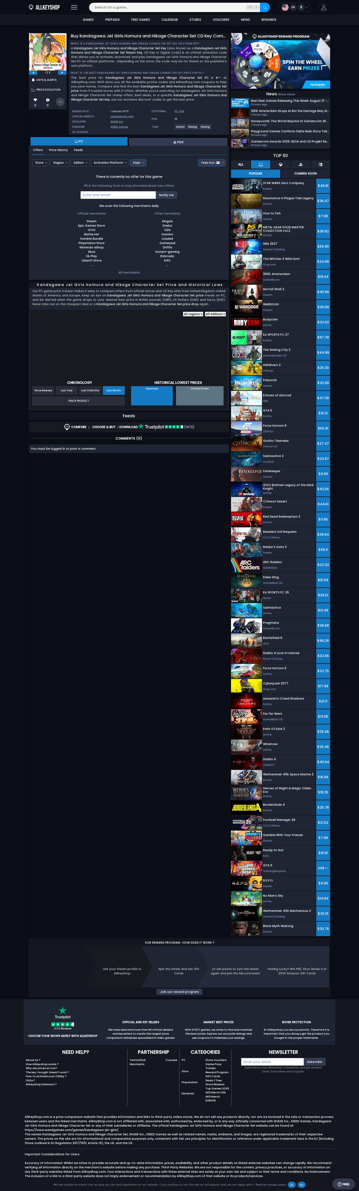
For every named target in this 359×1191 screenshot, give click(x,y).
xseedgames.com (122, 116)
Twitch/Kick (138, 1060)
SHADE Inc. (117, 121)
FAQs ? (30, 1080)
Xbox (185, 1071)
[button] (323, 7)
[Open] (74, 7)
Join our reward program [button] (179, 992)
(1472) (188, 427)
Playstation (190, 1082)
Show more (286, 94)
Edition (79, 163)
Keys (136, 163)
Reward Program (217, 1072)
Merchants (137, 1064)
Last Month (114, 390)
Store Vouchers (215, 1060)
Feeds (78, 150)
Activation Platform (108, 163)
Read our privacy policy (271, 1184)
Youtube (171, 1060)
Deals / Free (213, 1080)
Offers (38, 150)
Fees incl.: (208, 163)
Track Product (78, 401)
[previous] (33, 73)
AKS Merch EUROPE (212, 1099)
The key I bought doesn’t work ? (47, 1072)
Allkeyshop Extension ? (41, 1084)
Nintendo (188, 1093)
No (302, 1184)
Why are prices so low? (41, 1068)
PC (184, 1060)
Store (39, 163)
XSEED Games (119, 127)
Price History (58, 150)
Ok (292, 1184)
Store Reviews (214, 1084)
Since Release (43, 390)
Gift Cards (212, 1076)
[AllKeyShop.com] (44, 7)
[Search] (265, 7)
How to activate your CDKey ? (46, 1076)
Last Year (67, 390)
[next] (62, 73)
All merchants (129, 272)
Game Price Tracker (213, 1066)
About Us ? (33, 1060)
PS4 (182, 111)
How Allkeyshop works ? (42, 1064)
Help (345, 1184)
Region (58, 163)
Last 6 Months (90, 390)
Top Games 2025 (217, 1088)
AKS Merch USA (215, 1092)
